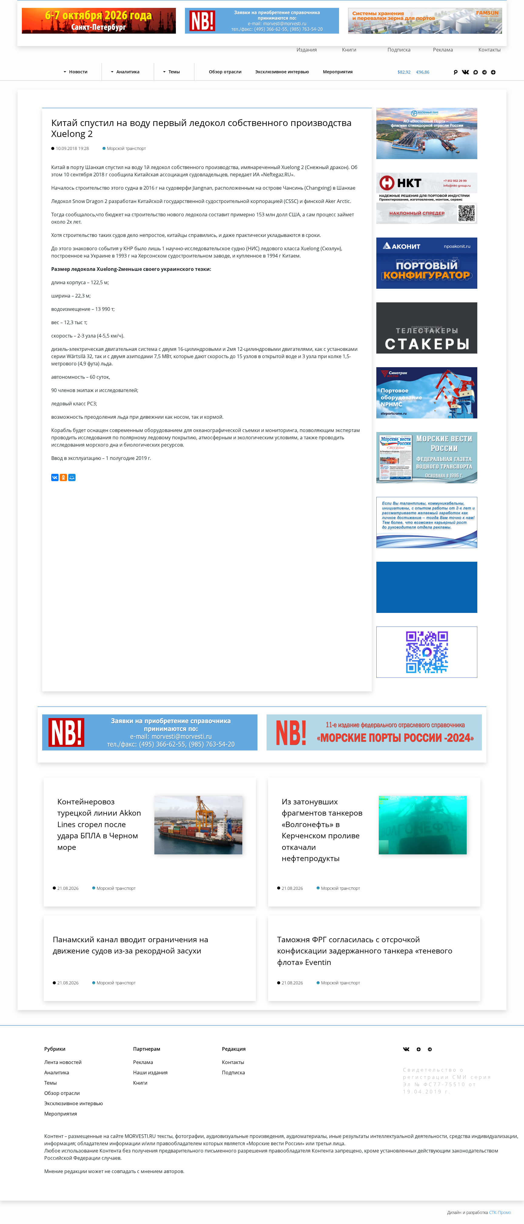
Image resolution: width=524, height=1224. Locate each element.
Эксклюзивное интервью (282, 72)
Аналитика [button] (127, 72)
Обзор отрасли (225, 72)
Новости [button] (78, 72)
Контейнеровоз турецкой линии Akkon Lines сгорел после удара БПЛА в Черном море (99, 824)
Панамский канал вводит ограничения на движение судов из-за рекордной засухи (130, 945)
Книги (349, 49)
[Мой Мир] (72, 477)
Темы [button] (174, 72)
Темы (50, 1082)
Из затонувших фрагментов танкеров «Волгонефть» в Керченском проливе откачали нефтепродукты (322, 829)
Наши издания (150, 1072)
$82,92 (404, 72)
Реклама (443, 49)
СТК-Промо (500, 1212)
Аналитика (56, 1072)
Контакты (490, 49)
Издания (307, 49)
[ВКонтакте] (55, 477)
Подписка (399, 49)
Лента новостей (63, 1062)
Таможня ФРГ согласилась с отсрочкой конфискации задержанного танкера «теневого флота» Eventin (364, 950)
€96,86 (422, 72)
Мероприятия (338, 72)
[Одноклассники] (63, 477)
